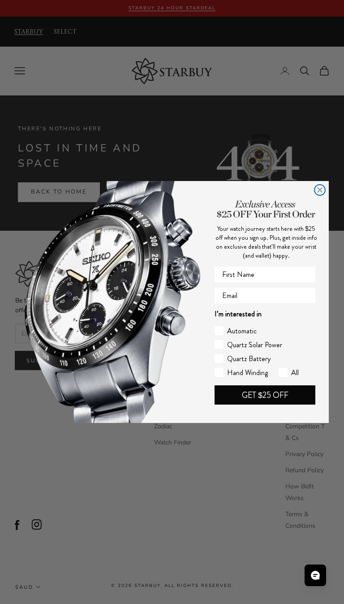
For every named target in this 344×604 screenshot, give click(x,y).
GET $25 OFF (265, 395)
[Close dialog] (319, 190)
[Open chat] (315, 575)
